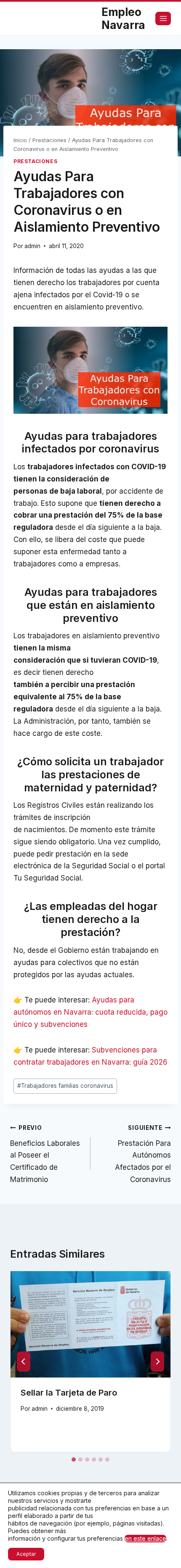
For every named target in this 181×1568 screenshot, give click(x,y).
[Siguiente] (157, 1361)
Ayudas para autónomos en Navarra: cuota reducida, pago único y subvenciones (90, 1012)
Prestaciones (35, 161)
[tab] (74, 1459)
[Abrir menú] (163, 18)
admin (32, 246)
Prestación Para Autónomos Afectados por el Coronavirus (143, 1154)
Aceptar (26, 1554)
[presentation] (90, 1324)
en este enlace (145, 1538)
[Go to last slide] (23, 1361)
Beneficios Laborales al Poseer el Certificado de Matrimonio (45, 1154)
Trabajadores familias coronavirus (65, 1085)
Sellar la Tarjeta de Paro (69, 1393)
